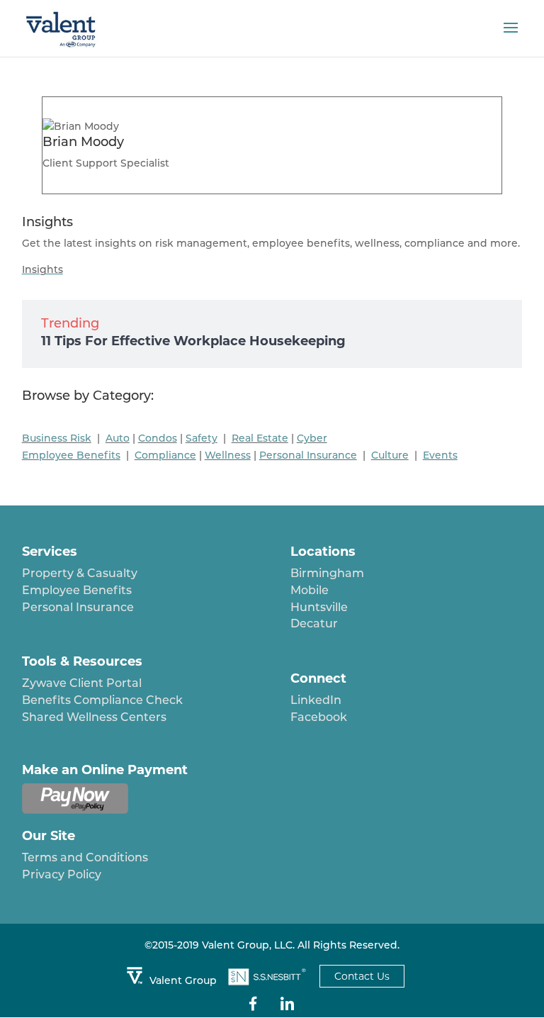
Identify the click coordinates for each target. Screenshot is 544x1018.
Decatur (314, 623)
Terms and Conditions (85, 857)
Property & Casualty (79, 573)
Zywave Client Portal (82, 683)
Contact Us (362, 976)
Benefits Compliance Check (102, 700)
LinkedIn (315, 700)
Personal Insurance (78, 607)
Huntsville (319, 607)
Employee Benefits (77, 590)
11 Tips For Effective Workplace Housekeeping (193, 341)
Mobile (309, 590)
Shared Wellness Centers (94, 717)
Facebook (318, 717)
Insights (42, 269)
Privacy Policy (61, 874)
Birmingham (327, 573)
